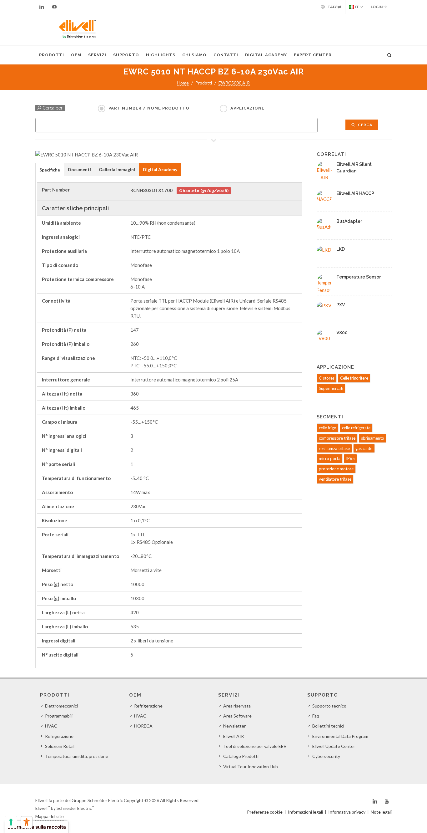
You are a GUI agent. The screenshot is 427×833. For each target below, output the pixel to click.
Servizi (97, 55)
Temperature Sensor (358, 276)
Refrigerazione (59, 736)
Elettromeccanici (61, 705)
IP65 (350, 458)
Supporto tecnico (329, 705)
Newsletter (234, 725)
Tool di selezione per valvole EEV (255, 746)
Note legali (381, 812)
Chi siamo (194, 55)
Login (377, 6)
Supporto (126, 55)
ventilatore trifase (335, 479)
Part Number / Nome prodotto (148, 108)
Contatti (226, 55)
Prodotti (51, 55)
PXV (340, 304)
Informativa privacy (346, 812)
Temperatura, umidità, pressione (76, 756)
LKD (340, 249)
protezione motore (336, 468)
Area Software (237, 715)
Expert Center (313, 55)
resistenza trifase (334, 448)
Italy (332, 6)
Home (183, 82)
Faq (315, 715)
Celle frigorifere (354, 378)
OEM (76, 55)
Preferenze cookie (265, 812)
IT (356, 6)
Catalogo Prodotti (241, 756)
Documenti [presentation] (79, 169)
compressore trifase (337, 438)
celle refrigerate (356, 427)
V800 (342, 332)
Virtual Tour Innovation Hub (250, 766)
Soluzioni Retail (59, 746)
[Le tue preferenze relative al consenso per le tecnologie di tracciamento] (11, 822)
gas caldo (364, 448)
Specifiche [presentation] (49, 169)
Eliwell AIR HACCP (355, 193)
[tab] (49, 169)
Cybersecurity (326, 756)
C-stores (326, 378)
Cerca (365, 124)
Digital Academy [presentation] (160, 169)
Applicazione (247, 108)
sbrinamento (372, 438)
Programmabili (59, 715)
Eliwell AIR (233, 736)
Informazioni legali (305, 812)
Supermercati (331, 388)
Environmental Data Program (340, 736)
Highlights (160, 55)
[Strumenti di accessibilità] (27, 822)
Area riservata (237, 705)
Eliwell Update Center (333, 746)
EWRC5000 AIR (234, 82)
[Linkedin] (41, 7)
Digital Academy (266, 55)
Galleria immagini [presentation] (117, 169)
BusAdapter (349, 221)
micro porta (329, 458)
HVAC (51, 725)
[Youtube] (54, 7)
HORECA (143, 725)
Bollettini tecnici (328, 725)
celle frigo (327, 427)
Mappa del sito (49, 816)
